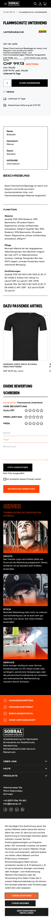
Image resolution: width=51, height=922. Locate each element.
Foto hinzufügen (18, 467)
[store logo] (14, 3)
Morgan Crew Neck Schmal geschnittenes (20, 365)
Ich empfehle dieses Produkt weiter (23, 479)
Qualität (9, 410)
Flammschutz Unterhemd (33, 12)
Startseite (9, 12)
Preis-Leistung (12, 417)
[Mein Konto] (40, 4)
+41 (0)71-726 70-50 (14, 800)
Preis (6, 423)
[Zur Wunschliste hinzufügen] (44, 316)
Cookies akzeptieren (21, 896)
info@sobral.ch (12, 803)
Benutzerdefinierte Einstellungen (26, 912)
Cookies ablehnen (20, 903)
